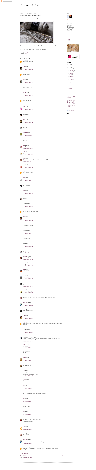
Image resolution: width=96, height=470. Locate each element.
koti (74, 100)
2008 (69, 39)
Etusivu (42, 455)
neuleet (73, 101)
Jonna (24, 426)
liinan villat (29, 5)
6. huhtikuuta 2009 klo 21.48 (28, 354)
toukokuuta (71, 79)
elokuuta (70, 74)
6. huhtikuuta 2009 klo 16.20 (28, 259)
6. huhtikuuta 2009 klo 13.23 (28, 128)
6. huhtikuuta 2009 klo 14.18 (28, 187)
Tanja (24, 171)
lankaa (68, 101)
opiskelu (73, 102)
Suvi (24, 151)
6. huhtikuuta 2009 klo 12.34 (28, 69)
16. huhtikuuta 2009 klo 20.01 (28, 429)
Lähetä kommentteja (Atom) (27, 457)
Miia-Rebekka (25, 197)
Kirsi (24, 370)
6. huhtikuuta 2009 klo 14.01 (28, 161)
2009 (69, 38)
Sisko (24, 262)
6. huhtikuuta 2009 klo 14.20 (28, 193)
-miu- (24, 106)
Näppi (24, 398)
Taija (24, 296)
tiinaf (24, 79)
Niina (24, 177)
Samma (24, 125)
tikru (24, 282)
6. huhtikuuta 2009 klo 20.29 (28, 326)
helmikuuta (71, 88)
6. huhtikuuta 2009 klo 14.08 (28, 174)
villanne (24, 92)
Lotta (24, 119)
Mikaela (24, 364)
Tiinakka (24, 357)
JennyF (24, 138)
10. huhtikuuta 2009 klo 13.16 (28, 395)
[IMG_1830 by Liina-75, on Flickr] (36, 43)
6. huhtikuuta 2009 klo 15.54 (28, 246)
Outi (23, 60)
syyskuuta (71, 73)
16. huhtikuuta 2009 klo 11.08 (28, 423)
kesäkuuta (71, 77)
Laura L (24, 249)
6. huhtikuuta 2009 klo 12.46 (28, 109)
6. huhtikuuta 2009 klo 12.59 (28, 122)
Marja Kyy (25, 322)
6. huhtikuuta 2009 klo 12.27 (28, 63)
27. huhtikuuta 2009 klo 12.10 (28, 451)
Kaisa (24, 66)
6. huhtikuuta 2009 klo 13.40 (28, 148)
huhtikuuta (71, 80)
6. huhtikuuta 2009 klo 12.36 (28, 76)
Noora (24, 216)
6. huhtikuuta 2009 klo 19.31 (28, 305)
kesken (25, 53)
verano (24, 379)
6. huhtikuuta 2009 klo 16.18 (28, 252)
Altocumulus (25, 132)
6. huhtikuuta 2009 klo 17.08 (28, 278)
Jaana (24, 309)
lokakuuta (71, 71)
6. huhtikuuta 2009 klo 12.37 (28, 82)
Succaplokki (70, 99)
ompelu (68, 102)
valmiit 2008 (71, 103)
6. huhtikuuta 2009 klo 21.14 (28, 347)
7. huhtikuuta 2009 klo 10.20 (28, 382)
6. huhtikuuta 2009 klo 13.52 (28, 154)
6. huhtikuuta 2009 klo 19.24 (28, 299)
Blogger (55, 466)
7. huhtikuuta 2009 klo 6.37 (28, 367)
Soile (24, 164)
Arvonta (73, 96)
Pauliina (24, 344)
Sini (23, 289)
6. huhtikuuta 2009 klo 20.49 (28, 341)
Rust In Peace (25, 447)
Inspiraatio (69, 97)
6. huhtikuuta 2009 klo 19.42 (28, 318)
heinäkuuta (71, 76)
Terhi (24, 158)
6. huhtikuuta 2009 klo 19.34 (28, 312)
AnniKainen (25, 256)
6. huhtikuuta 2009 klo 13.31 (28, 141)
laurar (24, 145)
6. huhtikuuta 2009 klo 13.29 (28, 135)
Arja (24, 86)
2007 (69, 40)
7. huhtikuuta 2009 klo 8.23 (28, 375)
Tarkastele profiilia (70, 32)
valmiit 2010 (69, 106)
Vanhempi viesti (61, 455)
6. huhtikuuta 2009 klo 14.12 (28, 180)
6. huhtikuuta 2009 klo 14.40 (28, 212)
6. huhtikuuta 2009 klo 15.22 (28, 233)
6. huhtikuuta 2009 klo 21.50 (28, 360)
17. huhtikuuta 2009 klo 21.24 (28, 443)
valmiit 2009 (71, 105)
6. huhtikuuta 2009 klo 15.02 (28, 220)
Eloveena (24, 73)
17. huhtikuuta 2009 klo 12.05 (28, 436)
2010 (69, 36)
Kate (24, 269)
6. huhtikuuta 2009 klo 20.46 (28, 332)
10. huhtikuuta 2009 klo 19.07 (28, 401)
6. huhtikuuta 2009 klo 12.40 (28, 95)
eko (67, 100)
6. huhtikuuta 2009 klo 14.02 (28, 167)
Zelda (24, 392)
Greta (24, 236)
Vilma (24, 315)
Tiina (24, 411)
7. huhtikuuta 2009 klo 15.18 (28, 388)
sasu (24, 405)
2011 (69, 64)
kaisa (24, 275)
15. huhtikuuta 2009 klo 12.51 (28, 414)
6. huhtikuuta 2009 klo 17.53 (28, 286)
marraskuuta (71, 70)
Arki (68, 96)
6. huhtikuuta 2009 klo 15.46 (28, 239)
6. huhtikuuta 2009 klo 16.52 (28, 272)
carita (24, 190)
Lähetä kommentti (25, 453)
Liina (24, 336)
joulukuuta (71, 68)
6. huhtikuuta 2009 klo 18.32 (28, 292)
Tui (23, 385)
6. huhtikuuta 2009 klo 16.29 (28, 265)
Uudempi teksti (23, 455)
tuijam (24, 433)
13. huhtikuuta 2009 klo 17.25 (28, 408)
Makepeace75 (25, 302)
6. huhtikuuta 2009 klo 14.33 (28, 206)
